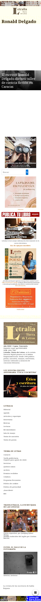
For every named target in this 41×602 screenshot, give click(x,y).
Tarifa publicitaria (15, 459)
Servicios (7, 463)
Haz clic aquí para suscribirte (20, 246)
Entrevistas (8, 420)
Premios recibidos (11, 473)
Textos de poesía (10, 440)
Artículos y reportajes (12, 416)
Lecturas (7, 426)
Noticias (7, 423)
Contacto (7, 455)
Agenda (6, 413)
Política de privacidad (12, 487)
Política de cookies (11, 483)
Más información (20, 286)
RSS (5, 494)
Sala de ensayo (9, 433)
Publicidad (20, 209)
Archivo (7, 470)
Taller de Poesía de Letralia (10, 282)
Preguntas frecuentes (12, 480)
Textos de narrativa (11, 436)
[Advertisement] (20, 47)
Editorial (7, 409)
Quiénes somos (9, 467)
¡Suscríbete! (8, 490)
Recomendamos (10, 430)
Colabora (7, 477)
